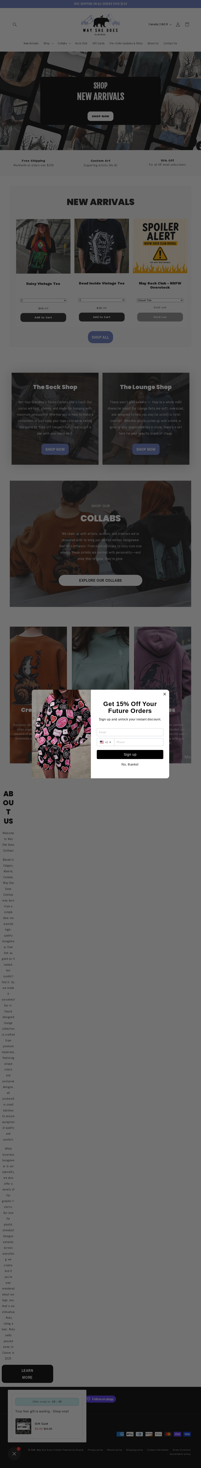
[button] (164, 694)
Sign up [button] (130, 754)
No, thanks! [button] (130, 764)
